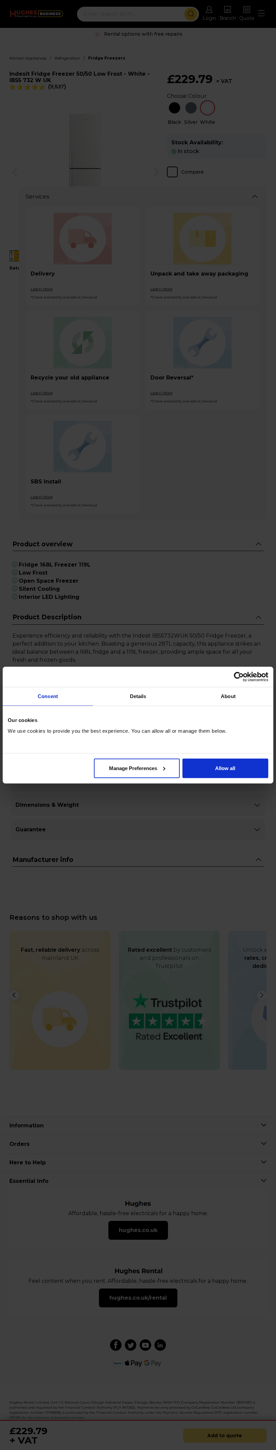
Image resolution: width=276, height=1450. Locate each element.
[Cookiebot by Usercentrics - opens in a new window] (238, 677)
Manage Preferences (133, 768)
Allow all (225, 768)
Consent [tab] (48, 696)
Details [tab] (138, 696)
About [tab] (228, 696)
